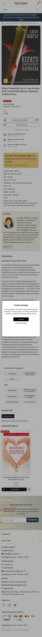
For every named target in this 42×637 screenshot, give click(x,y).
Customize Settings (21, 323)
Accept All (21, 319)
